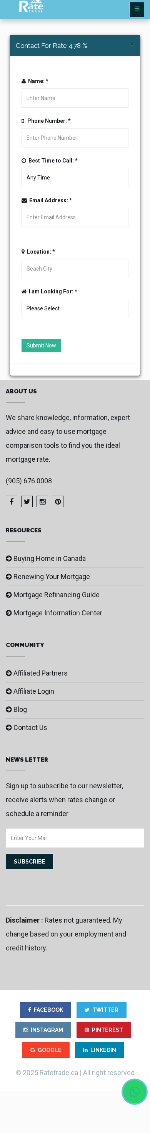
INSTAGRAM (47, 1030)
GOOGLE (50, 1050)
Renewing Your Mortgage (51, 576)
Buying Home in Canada (49, 558)
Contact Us (30, 727)
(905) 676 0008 (29, 481)
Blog (20, 709)
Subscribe (29, 862)
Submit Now (41, 345)
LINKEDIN (103, 1050)
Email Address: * (49, 200)
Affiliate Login (33, 691)
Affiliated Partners (40, 673)
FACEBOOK (48, 1010)
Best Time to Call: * (52, 161)
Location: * (40, 252)
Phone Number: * (47, 121)
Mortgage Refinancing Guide (56, 595)
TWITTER (105, 1010)
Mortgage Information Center (57, 613)
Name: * (37, 81)
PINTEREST (107, 1030)
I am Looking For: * (52, 291)
